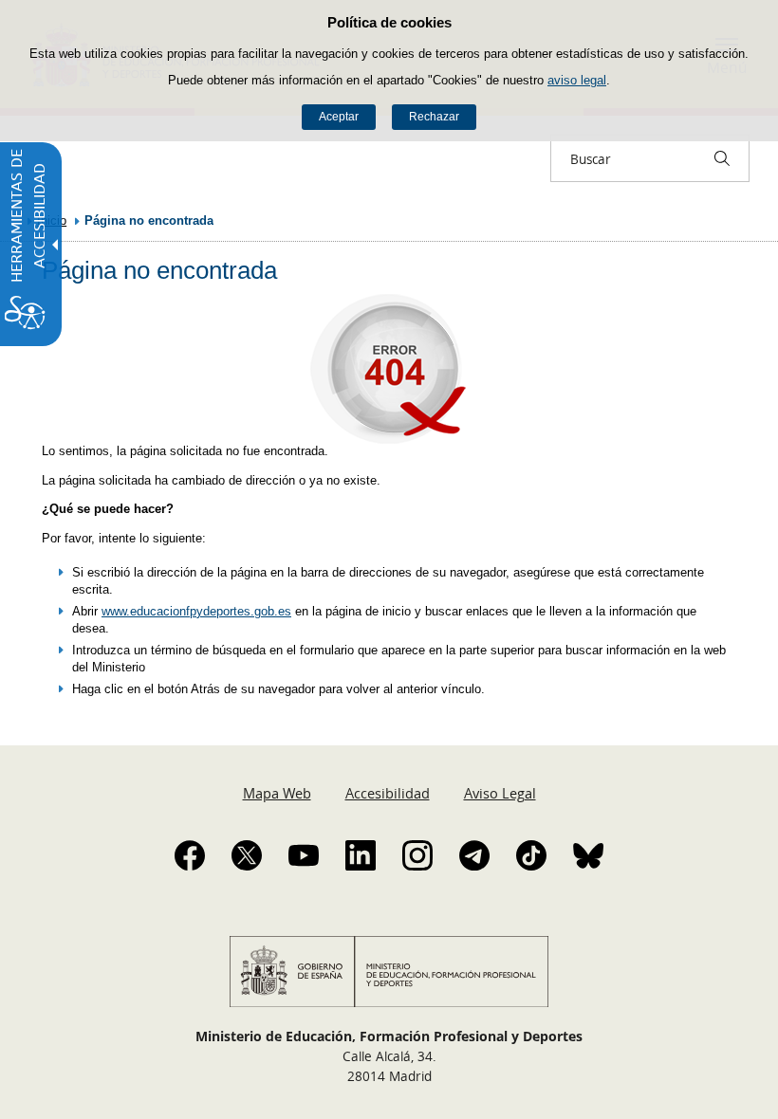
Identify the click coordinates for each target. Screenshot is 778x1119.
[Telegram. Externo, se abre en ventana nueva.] (474, 855)
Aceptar (339, 116)
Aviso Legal (500, 792)
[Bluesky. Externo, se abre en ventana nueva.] (588, 855)
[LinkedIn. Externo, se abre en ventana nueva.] (360, 855)
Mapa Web (277, 792)
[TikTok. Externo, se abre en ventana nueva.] (531, 855)
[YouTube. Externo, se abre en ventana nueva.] (303, 855)
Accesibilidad (387, 792)
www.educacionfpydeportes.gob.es (196, 611)
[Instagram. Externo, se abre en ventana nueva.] (417, 855)
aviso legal (576, 80)
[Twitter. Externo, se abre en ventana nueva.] (247, 855)
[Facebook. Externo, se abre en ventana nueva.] (190, 855)
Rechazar (434, 116)
